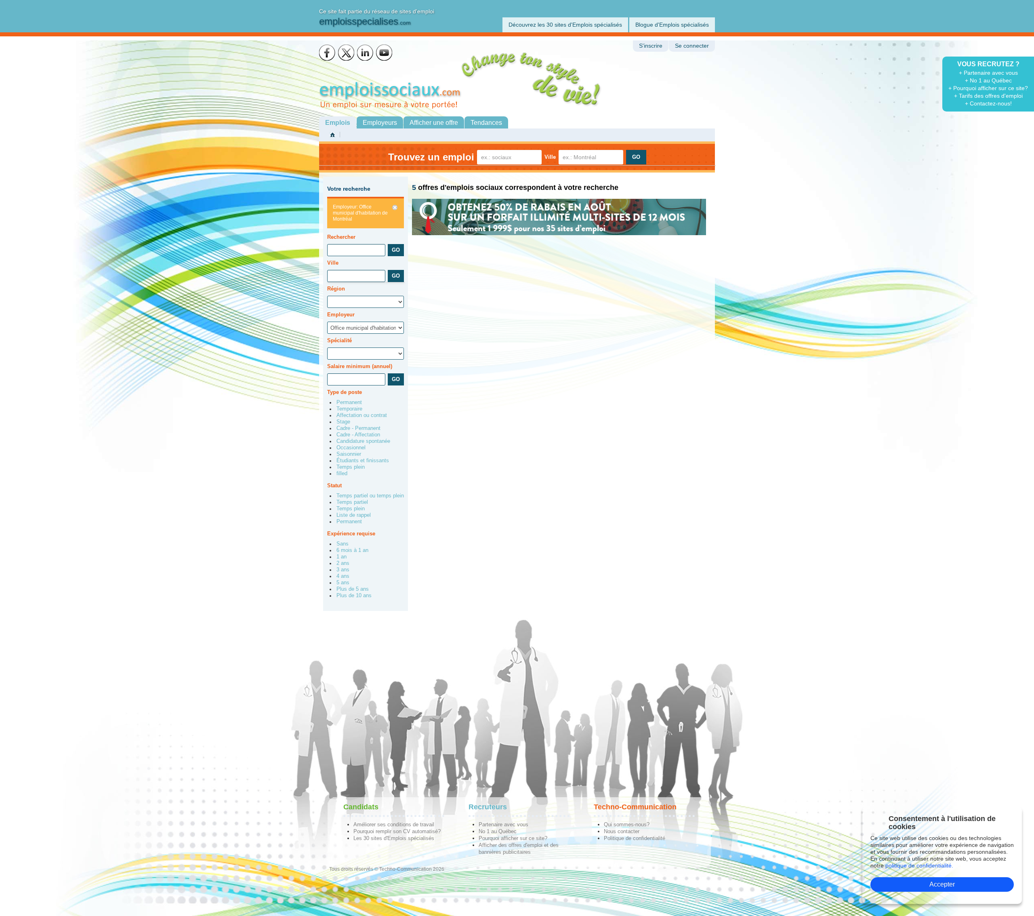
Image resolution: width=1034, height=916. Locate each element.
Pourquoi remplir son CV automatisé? (397, 831)
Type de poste (344, 392)
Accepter (942, 884)
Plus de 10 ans (354, 595)
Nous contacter (621, 831)
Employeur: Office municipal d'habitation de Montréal (360, 213)
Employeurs (380, 122)
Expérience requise (351, 534)
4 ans (342, 576)
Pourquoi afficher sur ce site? (513, 838)
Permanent (349, 402)
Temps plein (350, 467)
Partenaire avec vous (503, 824)
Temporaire (349, 409)
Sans (342, 544)
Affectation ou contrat (361, 415)
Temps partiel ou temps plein (370, 496)
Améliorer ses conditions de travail (393, 824)
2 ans (342, 563)
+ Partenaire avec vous (988, 72)
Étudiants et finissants (362, 460)
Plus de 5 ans (352, 589)
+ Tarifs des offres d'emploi (988, 96)
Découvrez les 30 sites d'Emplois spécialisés (565, 24)
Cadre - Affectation (358, 435)
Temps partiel (352, 502)
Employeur (341, 315)
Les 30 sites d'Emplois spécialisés (393, 838)
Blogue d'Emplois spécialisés (672, 24)
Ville (550, 157)
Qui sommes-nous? (626, 824)
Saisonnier (348, 454)
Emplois (337, 122)
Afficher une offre (434, 122)
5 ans (342, 582)
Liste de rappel (353, 515)
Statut (334, 485)
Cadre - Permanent (358, 428)
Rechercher (341, 237)
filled (341, 473)
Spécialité (339, 340)
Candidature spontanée (363, 441)
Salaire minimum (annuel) (359, 366)
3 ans (342, 570)
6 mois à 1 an (352, 550)
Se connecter (692, 46)
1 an (341, 557)
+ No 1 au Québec (988, 80)
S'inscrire (650, 46)
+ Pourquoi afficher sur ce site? (988, 88)
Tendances (486, 122)
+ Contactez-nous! (988, 103)
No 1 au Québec (498, 831)
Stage (343, 422)
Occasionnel (351, 448)
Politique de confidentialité (634, 838)
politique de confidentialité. (919, 865)
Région (336, 289)
